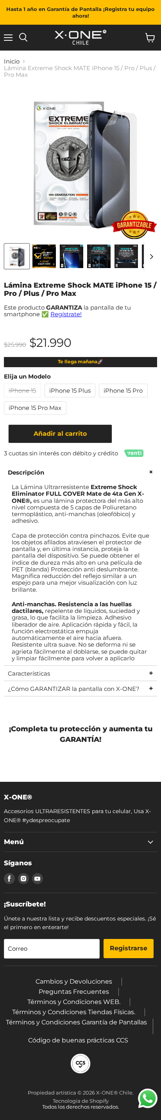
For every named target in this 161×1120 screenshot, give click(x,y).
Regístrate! (66, 314)
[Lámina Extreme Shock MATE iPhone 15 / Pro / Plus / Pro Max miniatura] (16, 256)
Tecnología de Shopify (81, 1101)
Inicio (12, 61)
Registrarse (128, 948)
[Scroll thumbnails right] (150, 256)
